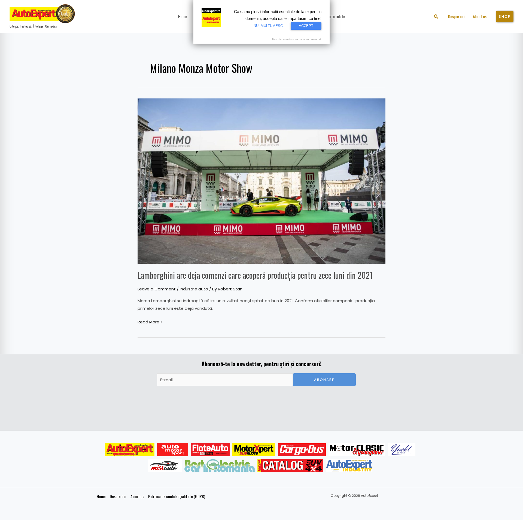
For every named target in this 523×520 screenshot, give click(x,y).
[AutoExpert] (129, 449)
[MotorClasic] (357, 449)
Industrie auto (194, 289)
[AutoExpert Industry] (349, 465)
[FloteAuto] (210, 449)
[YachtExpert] (401, 449)
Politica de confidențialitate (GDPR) (176, 496)
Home (101, 496)
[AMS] (172, 449)
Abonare (324, 379)
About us (137, 496)
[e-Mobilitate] (219, 465)
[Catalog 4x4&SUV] (290, 465)
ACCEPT (306, 26)
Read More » (150, 321)
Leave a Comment (157, 289)
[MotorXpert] (253, 449)
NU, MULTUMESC (268, 26)
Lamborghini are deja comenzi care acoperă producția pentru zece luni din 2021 (255, 275)
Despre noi (118, 496)
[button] (436, 17)
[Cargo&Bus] (302, 449)
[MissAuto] (165, 465)
